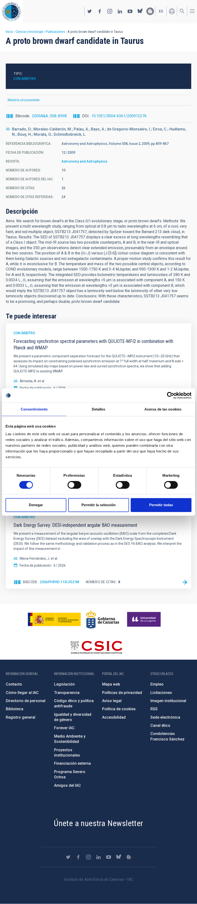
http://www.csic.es (96, 647)
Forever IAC (64, 728)
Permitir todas (161, 505)
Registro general (20, 717)
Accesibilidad (114, 717)
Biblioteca (14, 709)
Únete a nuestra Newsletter (98, 823)
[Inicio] (11, 11)
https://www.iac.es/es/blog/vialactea (150, 11)
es (161, 11)
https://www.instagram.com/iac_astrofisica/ (110, 11)
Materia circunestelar (24, 100)
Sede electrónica (165, 717)
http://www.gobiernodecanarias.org (102, 619)
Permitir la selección (98, 505)
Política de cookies (119, 709)
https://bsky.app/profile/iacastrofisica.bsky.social (140, 11)
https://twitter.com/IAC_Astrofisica (90, 11)
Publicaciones (55, 32)
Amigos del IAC (67, 785)
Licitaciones (161, 692)
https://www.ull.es (144, 619)
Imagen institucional (168, 701)
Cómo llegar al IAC (22, 692)
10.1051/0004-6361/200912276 (119, 116)
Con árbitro (24, 79)
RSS (154, 709)
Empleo (157, 684)
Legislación (64, 684)
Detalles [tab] (98, 409)
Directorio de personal (25, 701)
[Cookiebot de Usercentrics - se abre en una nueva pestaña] (170, 395)
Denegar (36, 505)
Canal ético (160, 725)
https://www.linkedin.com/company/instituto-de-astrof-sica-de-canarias (120, 11)
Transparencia (67, 692)
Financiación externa (72, 763)
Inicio (9, 32)
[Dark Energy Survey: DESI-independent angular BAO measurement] (184, 582)
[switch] (74, 485)
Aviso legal (112, 701)
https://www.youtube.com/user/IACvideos (130, 11)
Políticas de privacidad (122, 692)
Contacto (14, 684)
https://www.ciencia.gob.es (54, 619)
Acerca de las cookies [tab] (162, 409)
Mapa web (111, 684)
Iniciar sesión (172, 11)
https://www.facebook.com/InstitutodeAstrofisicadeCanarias (100, 11)
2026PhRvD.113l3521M (59, 582)
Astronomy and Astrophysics (84, 161)
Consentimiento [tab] (34, 409)
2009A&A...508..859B (49, 116)
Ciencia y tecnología (29, 32)
